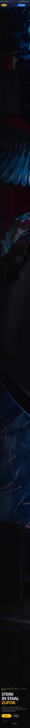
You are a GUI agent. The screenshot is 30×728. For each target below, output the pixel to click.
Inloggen (22, 5)
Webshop (5, 715)
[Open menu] (27, 5)
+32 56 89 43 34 (6, 1)
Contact (16, 715)
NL (13, 5)
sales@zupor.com (25, 1)
